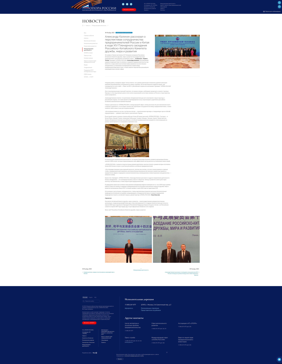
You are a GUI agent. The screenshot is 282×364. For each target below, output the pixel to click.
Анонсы (86, 38)
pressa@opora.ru (129, 342)
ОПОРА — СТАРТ (88, 77)
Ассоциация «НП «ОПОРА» (150, 5)
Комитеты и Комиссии (149, 6)
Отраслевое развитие (90, 46)
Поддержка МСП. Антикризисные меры (90, 70)
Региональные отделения (150, 308)
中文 (95, 297)
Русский (85, 297)
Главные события (89, 35)
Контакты (162, 10)
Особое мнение (88, 58)
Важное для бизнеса (90, 41)
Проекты (146, 10)
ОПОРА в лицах (88, 53)
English (90, 297)
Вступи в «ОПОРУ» (129, 9)
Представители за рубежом (151, 310)
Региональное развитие (150, 8)
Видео (86, 65)
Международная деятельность (167, 3)
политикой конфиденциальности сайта (134, 356)
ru (279, 6)
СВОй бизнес (87, 74)
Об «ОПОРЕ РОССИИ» (150, 3)
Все (85, 33)
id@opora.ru (129, 308)
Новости (162, 8)
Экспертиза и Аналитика (88, 342)
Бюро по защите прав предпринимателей (170, 5)
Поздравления (88, 67)
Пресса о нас (87, 55)
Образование (163, 6)
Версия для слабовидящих (273, 11)
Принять (120, 359)
